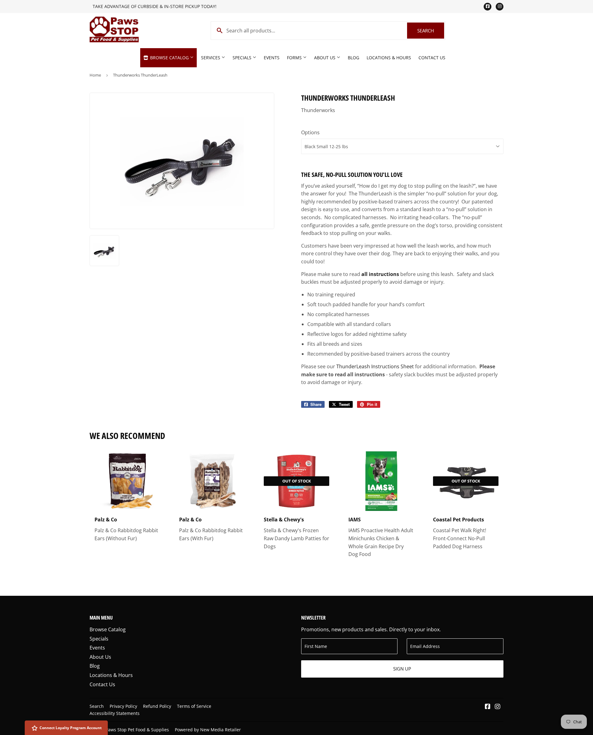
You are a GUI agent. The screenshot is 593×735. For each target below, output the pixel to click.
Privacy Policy (123, 706)
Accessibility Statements (115, 713)
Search (430, 30)
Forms (295, 58)
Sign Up (402, 669)
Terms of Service (194, 706)
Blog (353, 58)
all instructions (380, 274)
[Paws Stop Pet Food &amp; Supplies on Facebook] (487, 707)
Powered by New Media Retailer (208, 730)
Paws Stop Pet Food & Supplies (137, 730)
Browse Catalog (169, 58)
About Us (325, 58)
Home (95, 75)
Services (211, 58)
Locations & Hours (389, 58)
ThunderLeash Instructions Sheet (375, 366)
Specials (243, 58)
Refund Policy (157, 706)
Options (310, 132)
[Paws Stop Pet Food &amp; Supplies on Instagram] (497, 707)
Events (272, 58)
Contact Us (431, 58)
